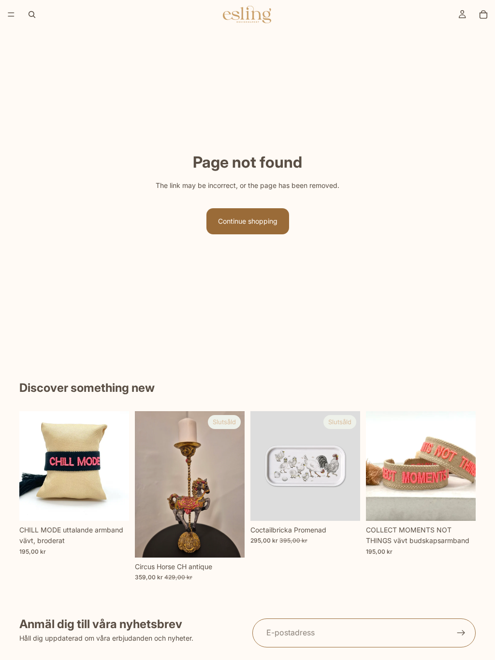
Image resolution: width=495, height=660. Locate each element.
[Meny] (11, 14)
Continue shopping (247, 221)
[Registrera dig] (461, 633)
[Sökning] (32, 14)
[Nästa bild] (118, 466)
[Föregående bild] (30, 466)
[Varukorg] (483, 14)
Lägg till (122, 506)
